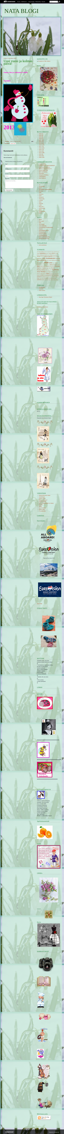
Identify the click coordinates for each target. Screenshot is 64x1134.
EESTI (40, 219)
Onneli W (41, 197)
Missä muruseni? (43, 500)
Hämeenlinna (39, 258)
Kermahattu (42, 186)
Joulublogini (42, 497)
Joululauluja (42, 287)
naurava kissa (42, 507)
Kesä (53, 260)
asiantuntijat (42, 208)
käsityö (38, 278)
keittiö (54, 276)
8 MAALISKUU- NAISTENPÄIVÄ (47, 165)
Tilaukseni (41, 173)
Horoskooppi (57, 256)
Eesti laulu (56, 253)
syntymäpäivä (49, 279)
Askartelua (43, 253)
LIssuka (41, 200)
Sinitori (46, 269)
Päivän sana (39, 268)
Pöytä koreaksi (42, 233)
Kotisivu (16, 173)
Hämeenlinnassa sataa (44, 495)
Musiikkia (41, 266)
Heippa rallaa (42, 164)
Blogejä (50, 253)
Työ (56, 271)
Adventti (55, 251)
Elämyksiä (42, 255)
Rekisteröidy (38, 1)
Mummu (41, 191)
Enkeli (45, 255)
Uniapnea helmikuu (43, 175)
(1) (41, 134)
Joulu (43, 258)
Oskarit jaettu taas (43, 170)
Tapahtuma (13, 143)
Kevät (58, 260)
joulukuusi (44, 276)
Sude (40, 195)
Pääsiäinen (44, 268)
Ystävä (47, 273)
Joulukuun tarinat (41, 260)
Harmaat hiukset (43, 171)
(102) (41, 148)
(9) (41, 135)
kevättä (41, 504)
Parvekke (57, 266)
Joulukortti (58, 258)
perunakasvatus (54, 278)
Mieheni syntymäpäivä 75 (45, 168)
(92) (41, 151)
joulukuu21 (39, 276)
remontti (43, 279)
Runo (50, 268)
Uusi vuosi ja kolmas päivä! (18, 62)
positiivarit (39, 279)
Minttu (40, 188)
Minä (38, 266)
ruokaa (46, 279)
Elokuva (38, 255)
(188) (41, 152)
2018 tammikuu (41, 251)
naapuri (41, 278)
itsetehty (41, 275)
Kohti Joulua (42, 290)
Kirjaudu (43, 1)
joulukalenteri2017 (49, 275)
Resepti (47, 268)
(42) (41, 140)
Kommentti (7, 178)
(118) (41, 157)
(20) (41, 143)
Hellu (40, 192)
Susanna (41, 194)
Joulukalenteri (50, 258)
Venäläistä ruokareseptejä (45, 189)
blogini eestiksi (42, 501)
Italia (40, 222)
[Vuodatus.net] (9, 1132)
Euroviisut (41, 221)
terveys (52, 279)
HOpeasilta (41, 198)
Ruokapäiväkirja (43, 235)
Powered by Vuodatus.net (54, 1132)
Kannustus (50, 260)
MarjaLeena (42, 211)
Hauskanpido (42, 256)
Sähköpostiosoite (12, 168)
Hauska (38, 256)
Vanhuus (38, 273)
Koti (46, 262)
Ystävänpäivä (42, 176)
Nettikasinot (24, 1)
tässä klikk (39, 603)
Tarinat (38, 271)
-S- (39, 184)
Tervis (47, 271)
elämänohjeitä (55, 273)
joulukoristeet (56, 275)
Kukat (50, 263)
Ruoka (52, 268)
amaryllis (51, 273)
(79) (41, 149)
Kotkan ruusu (42, 498)
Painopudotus (42, 232)
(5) (41, 154)
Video (44, 273)
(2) (41, 138)
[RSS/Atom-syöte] (44, 1117)
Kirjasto (41, 229)
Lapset (38, 264)
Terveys (43, 271)
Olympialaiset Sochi (44, 230)
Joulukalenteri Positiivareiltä (46, 227)
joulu (44, 275)
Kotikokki (41, 288)
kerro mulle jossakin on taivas (46, 503)
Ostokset (47, 266)
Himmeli (54, 256)
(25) (41, 155)
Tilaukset (50, 271)
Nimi (6, 164)
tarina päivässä (42, 245)
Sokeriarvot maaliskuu (44, 167)
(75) (41, 146)
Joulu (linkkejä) (42, 225)
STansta (41, 203)
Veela (40, 209)
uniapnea (54, 279)
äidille (40, 506)
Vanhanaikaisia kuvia (44, 238)
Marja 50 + (41, 206)
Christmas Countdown (42, 307)
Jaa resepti (41, 224)
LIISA (40, 205)
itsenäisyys (38, 275)
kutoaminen (57, 276)
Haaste (51, 255)
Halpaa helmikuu (55, 255)
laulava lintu (42, 509)
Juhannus (47, 260)
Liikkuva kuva (53, 264)
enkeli (58, 273)
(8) (41, 137)
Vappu (42, 273)
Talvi (50, 269)
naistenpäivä (46, 278)
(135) (41, 144)
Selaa (31, 1)
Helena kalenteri (48, 256)
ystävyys (57, 279)
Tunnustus (54, 271)
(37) (41, 141)
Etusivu (19, 1)
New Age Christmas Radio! (45, 297)
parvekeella (50, 278)
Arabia (38, 253)
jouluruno (47, 276)
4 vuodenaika (42, 511)
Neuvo (44, 266)
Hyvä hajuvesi (42, 178)
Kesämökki (55, 260)
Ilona (40, 202)
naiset (43, 278)
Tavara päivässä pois (44, 236)
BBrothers (47, 253)
